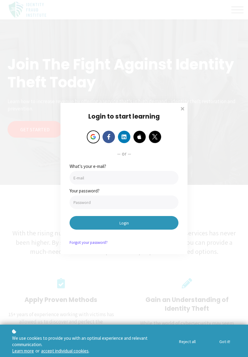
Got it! (224, 341)
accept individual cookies (65, 351)
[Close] (182, 108)
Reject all (187, 341)
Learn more (23, 351)
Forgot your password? (89, 242)
